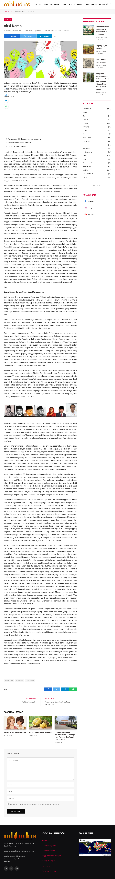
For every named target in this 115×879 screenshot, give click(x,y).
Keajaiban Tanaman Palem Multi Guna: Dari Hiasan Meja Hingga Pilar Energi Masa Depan (102, 81)
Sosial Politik (87, 166)
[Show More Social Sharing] (55, 36)
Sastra (71, 4)
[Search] (110, 4)
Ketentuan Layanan (49, 845)
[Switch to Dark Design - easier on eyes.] (107, 4)
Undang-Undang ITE (49, 861)
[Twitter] (6, 95)
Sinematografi (87, 163)
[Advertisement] (40, 118)
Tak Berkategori (88, 174)
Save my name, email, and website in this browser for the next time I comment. (35, 804)
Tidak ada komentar (43, 31)
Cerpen (85, 123)
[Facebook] (6, 89)
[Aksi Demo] (40, 59)
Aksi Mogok (9, 680)
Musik (85, 145)
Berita (46, 4)
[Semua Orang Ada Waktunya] (15, 722)
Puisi (84, 156)
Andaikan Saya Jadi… (29, 702)
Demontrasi (19, 680)
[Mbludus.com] (16, 4)
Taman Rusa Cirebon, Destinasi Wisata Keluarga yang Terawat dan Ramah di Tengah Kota (65, 735)
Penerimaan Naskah (49, 871)
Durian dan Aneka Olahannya (40, 732)
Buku (84, 116)
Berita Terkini (87, 109)
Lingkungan (86, 141)
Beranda (38, 4)
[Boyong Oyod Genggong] (88, 49)
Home (17, 11)
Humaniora (54, 4)
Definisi (44, 840)
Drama (85, 130)
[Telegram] (6, 100)
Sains (64, 4)
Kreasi (79, 4)
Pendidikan (86, 148)
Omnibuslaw (30, 680)
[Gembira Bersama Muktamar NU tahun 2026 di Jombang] (88, 30)
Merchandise (91, 4)
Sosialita (22, 11)
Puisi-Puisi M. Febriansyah (101, 60)
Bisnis (85, 112)
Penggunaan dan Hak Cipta (51, 856)
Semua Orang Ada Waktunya (15, 732)
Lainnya (102, 4)
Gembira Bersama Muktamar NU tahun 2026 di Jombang (103, 30)
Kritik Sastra (87, 138)
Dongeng (86, 127)
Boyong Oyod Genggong (101, 46)
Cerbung (85, 119)
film (84, 134)
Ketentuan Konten (48, 851)
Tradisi (85, 177)
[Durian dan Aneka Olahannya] (40, 722)
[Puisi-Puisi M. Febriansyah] (88, 63)
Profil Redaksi (87, 152)
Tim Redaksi (46, 866)
